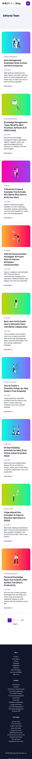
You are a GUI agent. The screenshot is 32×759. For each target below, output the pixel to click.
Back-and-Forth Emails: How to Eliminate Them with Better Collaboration (15, 324)
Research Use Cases (16, 737)
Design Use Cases (16, 730)
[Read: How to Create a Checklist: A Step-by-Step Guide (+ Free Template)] (16, 368)
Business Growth (8, 508)
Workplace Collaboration (16, 702)
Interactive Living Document (16, 689)
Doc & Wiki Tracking (16, 693)
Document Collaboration (16, 691)
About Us (16, 668)
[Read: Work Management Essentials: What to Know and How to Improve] (16, 42)
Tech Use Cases (16, 724)
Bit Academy (16, 659)
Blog (18, 3)
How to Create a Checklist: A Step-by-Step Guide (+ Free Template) (16, 388)
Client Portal (16, 698)
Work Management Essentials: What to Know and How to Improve (15, 63)
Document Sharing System (16, 696)
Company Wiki (16, 711)
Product (16, 657)
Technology (13, 382)
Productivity (7, 250)
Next (16, 624)
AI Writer (16, 687)
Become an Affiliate (16, 672)
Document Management (16, 706)
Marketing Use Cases (16, 732)
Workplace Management (10, 56)
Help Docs (16, 674)
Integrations (16, 665)
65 (22, 620)
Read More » (8, 86)
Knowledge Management (10, 118)
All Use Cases (16, 721)
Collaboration (7, 444)
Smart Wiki (16, 700)
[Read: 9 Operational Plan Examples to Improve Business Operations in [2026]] (16, 494)
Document (6, 185)
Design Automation (16, 704)
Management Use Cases (16, 741)
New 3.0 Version (16, 670)
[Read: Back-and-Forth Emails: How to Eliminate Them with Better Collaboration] (16, 303)
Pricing (16, 661)
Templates (16, 663)
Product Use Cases (16, 726)
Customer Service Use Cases (16, 735)
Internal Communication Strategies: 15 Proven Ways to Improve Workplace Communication (15, 259)
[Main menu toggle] (28, 3)
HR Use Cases (16, 739)
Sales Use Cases (16, 728)
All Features (16, 684)
